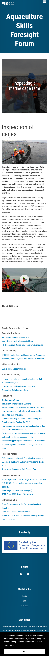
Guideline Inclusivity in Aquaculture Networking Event (22, 418)
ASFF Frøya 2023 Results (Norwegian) (17, 490)
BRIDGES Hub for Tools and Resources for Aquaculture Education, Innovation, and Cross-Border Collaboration (23, 357)
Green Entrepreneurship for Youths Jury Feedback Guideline (21, 506)
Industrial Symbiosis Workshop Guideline (17, 341)
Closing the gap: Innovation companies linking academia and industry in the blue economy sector (23, 435)
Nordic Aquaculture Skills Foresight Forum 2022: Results (24, 479)
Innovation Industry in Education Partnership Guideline (23, 407)
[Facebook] (20, 574)
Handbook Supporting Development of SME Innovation (23, 441)
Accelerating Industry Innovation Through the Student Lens (23, 446)
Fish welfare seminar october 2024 (15, 337)
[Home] (8, 3)
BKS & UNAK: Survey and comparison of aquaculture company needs (22, 485)
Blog (24, 601)
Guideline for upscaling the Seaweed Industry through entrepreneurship (23, 517)
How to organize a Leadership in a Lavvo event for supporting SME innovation (21, 413)
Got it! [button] (24, 652)
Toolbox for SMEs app (10, 400)
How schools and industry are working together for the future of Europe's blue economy (23, 428)
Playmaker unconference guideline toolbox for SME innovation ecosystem (22, 381)
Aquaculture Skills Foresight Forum (15, 390)
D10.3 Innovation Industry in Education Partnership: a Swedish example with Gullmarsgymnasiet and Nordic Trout (23, 462)
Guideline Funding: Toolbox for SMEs (16, 422)
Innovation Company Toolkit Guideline (16, 404)
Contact (24, 606)
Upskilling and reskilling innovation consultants (19, 386)
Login (24, 596)
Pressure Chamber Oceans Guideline (16, 511)
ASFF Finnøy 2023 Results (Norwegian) (17, 494)
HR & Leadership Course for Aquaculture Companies (22, 345)
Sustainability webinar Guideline (14, 369)
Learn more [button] (9, 645)
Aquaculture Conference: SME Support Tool (19, 469)
